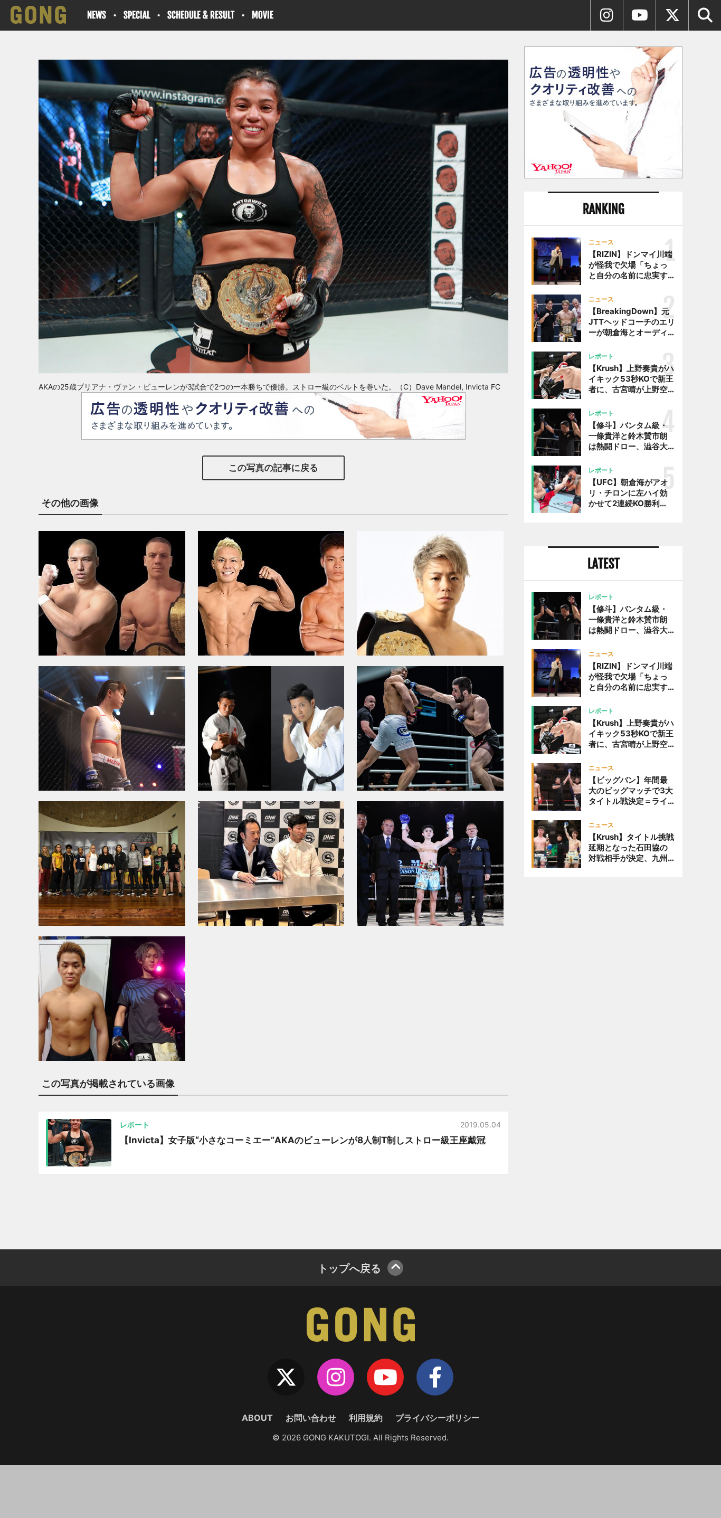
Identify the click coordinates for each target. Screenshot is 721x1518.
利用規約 (366, 1417)
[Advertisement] (603, 1059)
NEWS (96, 15)
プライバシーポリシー (437, 1417)
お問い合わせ (311, 1417)
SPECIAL (137, 15)
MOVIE (262, 15)
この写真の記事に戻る (273, 467)
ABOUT (257, 1417)
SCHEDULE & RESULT (200, 15)
